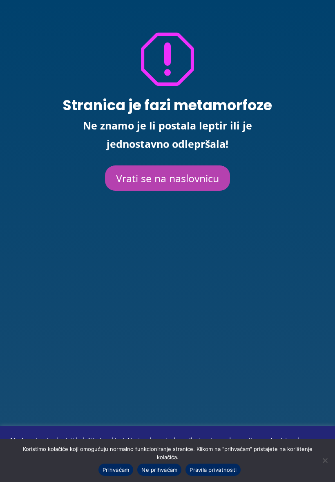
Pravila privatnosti (213, 469)
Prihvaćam (116, 469)
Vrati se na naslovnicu (167, 178)
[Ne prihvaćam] (325, 460)
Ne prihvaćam (159, 469)
